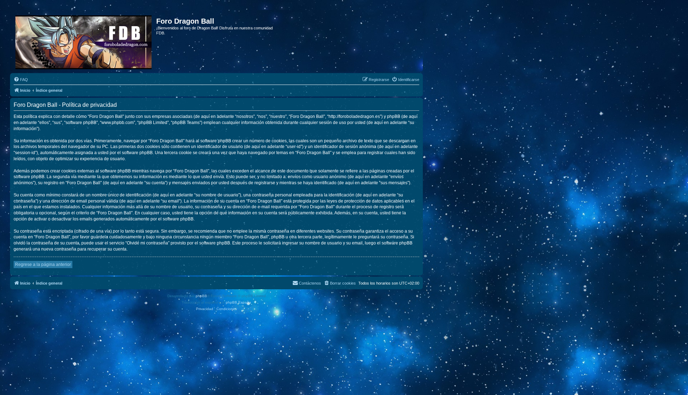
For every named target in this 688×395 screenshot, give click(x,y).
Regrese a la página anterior (43, 264)
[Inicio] (84, 41)
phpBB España (238, 302)
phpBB (201, 296)
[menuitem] (21, 79)
